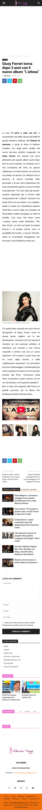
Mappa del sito (31, 796)
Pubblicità (24, 799)
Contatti (13, 796)
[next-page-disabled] (7, 719)
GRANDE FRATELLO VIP (12, 660)
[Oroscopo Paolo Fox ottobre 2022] (31, 687)
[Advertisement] (21, 31)
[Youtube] (33, 788)
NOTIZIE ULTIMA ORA (15, 56)
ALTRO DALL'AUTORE (29, 490)
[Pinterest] (15, 81)
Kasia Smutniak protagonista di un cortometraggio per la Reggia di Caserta (32, 478)
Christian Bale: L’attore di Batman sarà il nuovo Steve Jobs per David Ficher (11, 478)
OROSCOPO (8, 653)
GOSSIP (6, 650)
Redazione (7, 76)
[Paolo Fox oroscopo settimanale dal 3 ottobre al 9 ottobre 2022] (11, 687)
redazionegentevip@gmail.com (25, 773)
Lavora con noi (34, 799)
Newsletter (6, 799)
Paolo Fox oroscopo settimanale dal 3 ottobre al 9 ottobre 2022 (11, 697)
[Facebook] (4, 81)
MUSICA (26, 56)
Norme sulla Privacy (21, 807)
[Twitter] (9, 81)
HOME (6, 646)
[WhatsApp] (20, 81)
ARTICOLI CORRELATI (11, 490)
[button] (3, 3)
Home (4, 56)
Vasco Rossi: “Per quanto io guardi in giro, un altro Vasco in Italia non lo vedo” (27, 511)
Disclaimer (15, 799)
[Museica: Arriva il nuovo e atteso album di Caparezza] (7, 563)
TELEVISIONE (8, 663)
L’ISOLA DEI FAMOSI (11, 667)
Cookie (35, 805)
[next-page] (7, 570)
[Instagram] (15, 788)
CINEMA (27, 711)
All (20, 711)
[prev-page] (3, 570)
